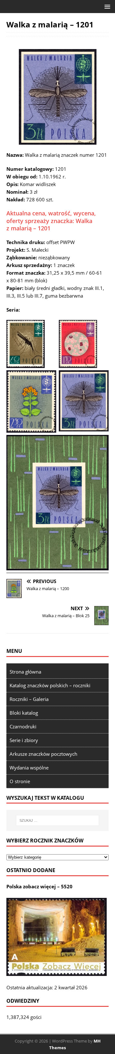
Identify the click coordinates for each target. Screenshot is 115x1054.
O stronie (20, 781)
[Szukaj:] (57, 820)
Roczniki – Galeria (29, 699)
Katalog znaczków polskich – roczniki (50, 685)
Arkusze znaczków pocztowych (43, 754)
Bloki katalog (24, 713)
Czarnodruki (23, 726)
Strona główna (25, 671)
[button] (106, 6)
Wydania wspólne (29, 767)
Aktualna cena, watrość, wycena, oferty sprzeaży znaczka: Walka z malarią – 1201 (51, 220)
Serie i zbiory (24, 740)
